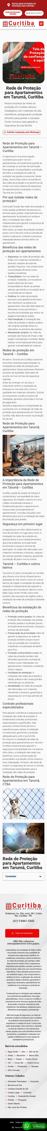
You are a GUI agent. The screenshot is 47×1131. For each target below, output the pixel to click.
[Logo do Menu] (18, 24)
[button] (41, 23)
